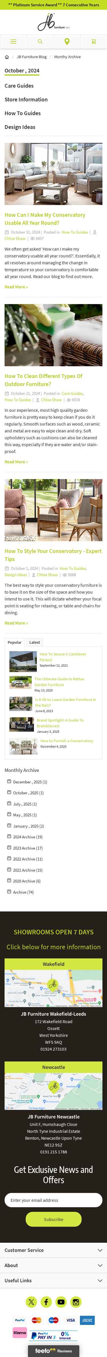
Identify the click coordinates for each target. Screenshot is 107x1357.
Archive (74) (23, 892)
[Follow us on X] (31, 1302)
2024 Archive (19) (28, 837)
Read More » (16, 286)
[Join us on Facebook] (46, 1302)
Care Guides (19, 85)
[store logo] (54, 22)
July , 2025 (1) (25, 804)
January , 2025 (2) (28, 826)
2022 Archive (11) (28, 859)
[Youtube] (61, 1302)
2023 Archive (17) (28, 848)
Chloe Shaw (15, 238)
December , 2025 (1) (30, 782)
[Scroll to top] (101, 1319)
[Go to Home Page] (7, 57)
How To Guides (23, 113)
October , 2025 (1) (28, 792)
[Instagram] (76, 1302)
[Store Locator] (67, 41)
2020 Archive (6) (27, 881)
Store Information (26, 99)
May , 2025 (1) (25, 815)
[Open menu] (13, 41)
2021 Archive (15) (28, 870)
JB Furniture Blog (32, 56)
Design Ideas (20, 126)
